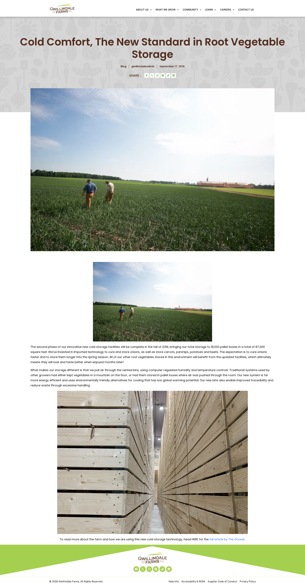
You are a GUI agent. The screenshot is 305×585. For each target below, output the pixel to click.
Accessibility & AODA (193, 581)
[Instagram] (157, 75)
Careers (225, 9)
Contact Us (246, 9)
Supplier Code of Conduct (222, 581)
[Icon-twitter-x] (152, 75)
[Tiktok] (168, 75)
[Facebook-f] (146, 75)
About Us (142, 9)
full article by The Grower (227, 539)
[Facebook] (136, 569)
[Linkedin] (173, 75)
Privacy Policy (248, 581)
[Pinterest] (163, 75)
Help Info (174, 581)
